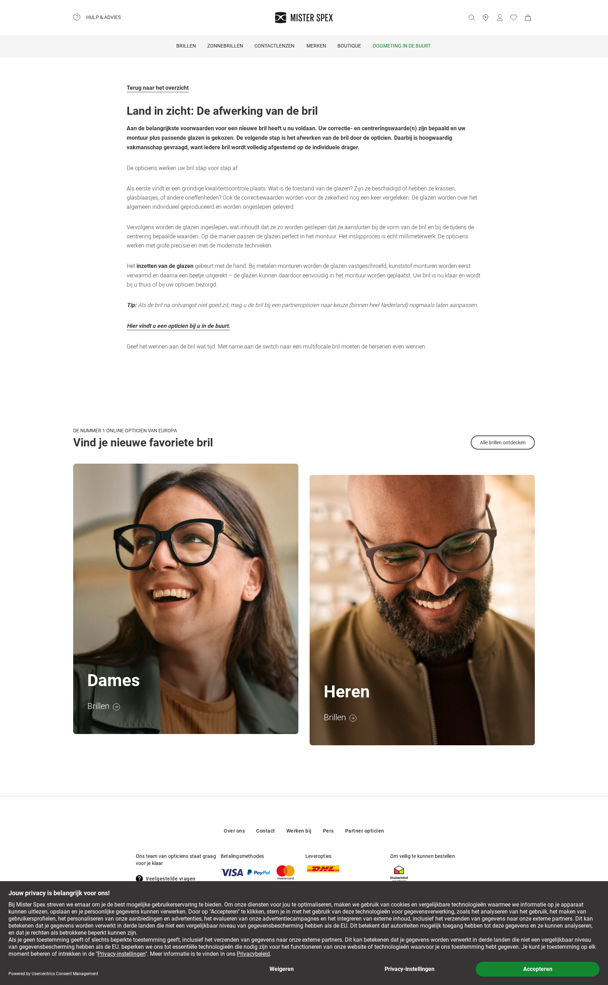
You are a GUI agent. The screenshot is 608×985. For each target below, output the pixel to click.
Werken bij (299, 831)
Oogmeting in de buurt (402, 46)
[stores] (486, 18)
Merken (316, 46)
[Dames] (185, 599)
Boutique (349, 46)
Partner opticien (364, 831)
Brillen (186, 46)
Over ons (234, 831)
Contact (265, 831)
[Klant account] (500, 18)
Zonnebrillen (225, 46)
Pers (328, 831)
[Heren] (422, 610)
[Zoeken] (471, 17)
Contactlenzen (274, 46)
